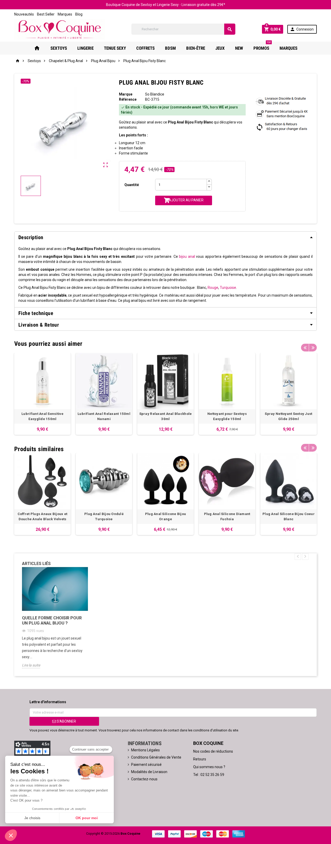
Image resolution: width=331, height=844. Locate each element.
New (239, 48)
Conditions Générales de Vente (156, 757)
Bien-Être (195, 48)
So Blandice (154, 94)
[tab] (165, 237)
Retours (199, 759)
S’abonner (66, 721)
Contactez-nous (144, 779)
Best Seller (46, 14)
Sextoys (58, 48)
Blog (78, 14)
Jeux (220, 48)
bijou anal (187, 256)
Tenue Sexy (115, 48)
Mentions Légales (145, 750)
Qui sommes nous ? (209, 767)
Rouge (213, 287)
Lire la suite (31, 665)
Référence (128, 99)
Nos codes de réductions (213, 751)
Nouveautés (24, 14)
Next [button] (313, 347)
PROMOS (262, 46)
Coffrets (145, 48)
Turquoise (228, 287)
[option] (42, 394)
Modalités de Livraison (149, 772)
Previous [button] (305, 347)
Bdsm (170, 48)
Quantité (131, 185)
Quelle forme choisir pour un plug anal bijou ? (52, 620)
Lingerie (85, 48)
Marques (65, 14)
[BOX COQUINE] (59, 29)
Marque (125, 94)
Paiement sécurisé (146, 764)
